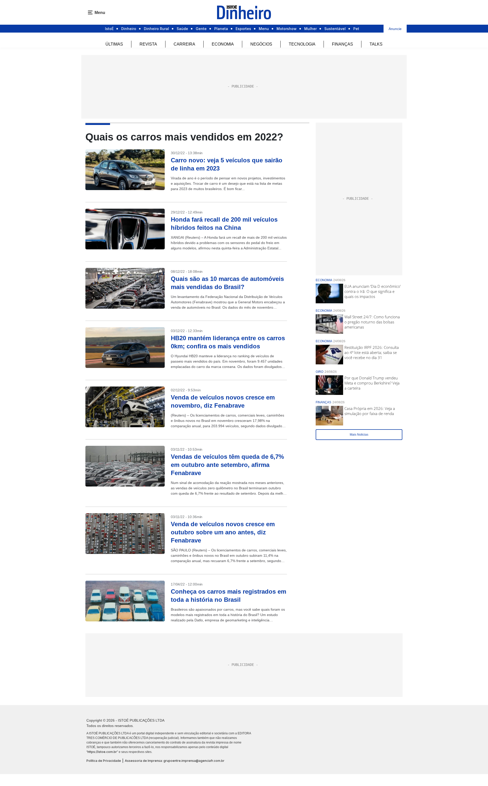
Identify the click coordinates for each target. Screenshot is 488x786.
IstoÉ (109, 28)
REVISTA (148, 44)
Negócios (261, 44)
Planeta (221, 28)
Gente (201, 28)
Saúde (182, 28)
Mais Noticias (359, 434)
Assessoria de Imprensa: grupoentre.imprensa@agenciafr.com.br (174, 761)
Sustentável (335, 28)
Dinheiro (128, 28)
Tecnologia (302, 44)
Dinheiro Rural (156, 28)
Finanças (342, 44)
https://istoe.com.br (102, 752)
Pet (356, 28)
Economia (223, 44)
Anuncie (395, 29)
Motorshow (287, 28)
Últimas (114, 44)
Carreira (184, 44)
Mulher (310, 28)
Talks (376, 44)
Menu (264, 28)
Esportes (243, 28)
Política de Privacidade (103, 761)
